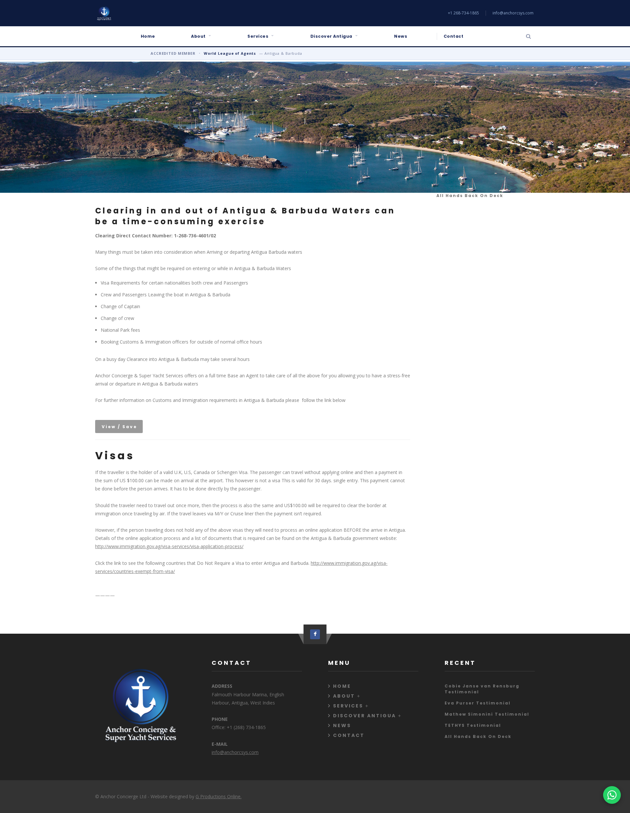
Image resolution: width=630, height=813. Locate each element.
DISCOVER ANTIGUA (364, 715)
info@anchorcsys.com (513, 13)
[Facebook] (315, 634)
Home (148, 36)
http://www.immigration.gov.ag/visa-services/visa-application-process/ (169, 546)
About (198, 36)
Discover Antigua (331, 36)
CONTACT (349, 735)
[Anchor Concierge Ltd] (104, 13)
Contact (454, 36)
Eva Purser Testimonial (478, 703)
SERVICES (348, 706)
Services (257, 36)
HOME (342, 686)
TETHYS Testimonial (473, 725)
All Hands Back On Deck (469, 195)
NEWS (342, 725)
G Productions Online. (219, 796)
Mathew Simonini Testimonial (487, 714)
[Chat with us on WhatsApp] (612, 795)
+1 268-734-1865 (463, 13)
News (400, 36)
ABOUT (344, 696)
